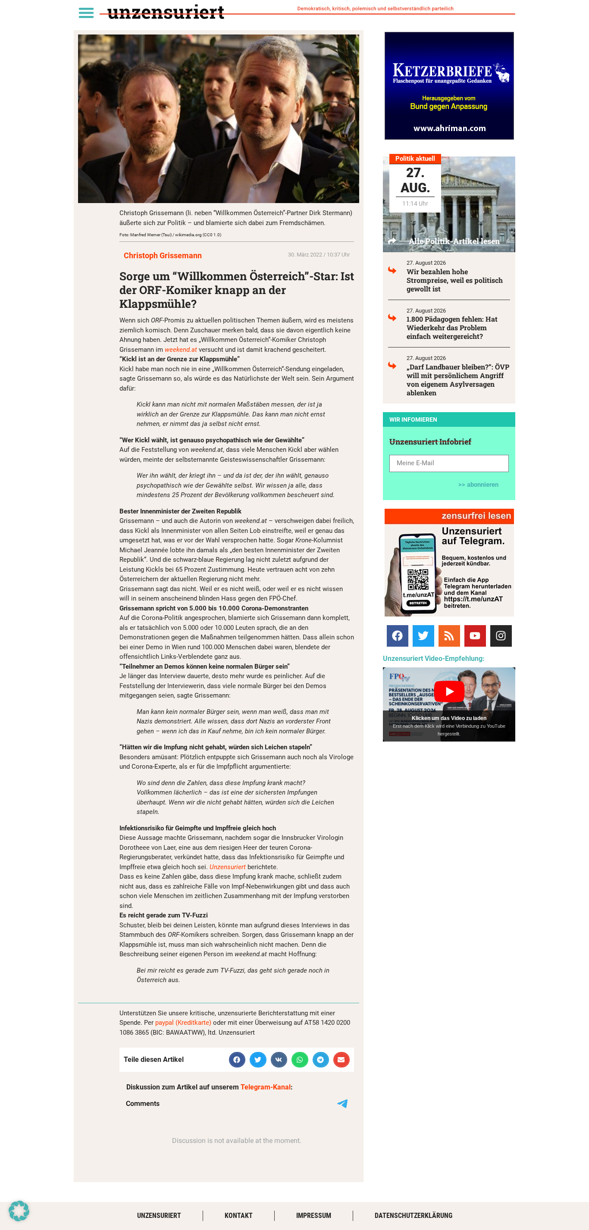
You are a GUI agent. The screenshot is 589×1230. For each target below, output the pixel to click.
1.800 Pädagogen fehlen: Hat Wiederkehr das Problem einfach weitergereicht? (452, 327)
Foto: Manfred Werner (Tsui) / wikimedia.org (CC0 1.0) (170, 234)
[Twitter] (423, 636)
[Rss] (449, 636)
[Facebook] (397, 636)
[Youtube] (475, 636)
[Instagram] (501, 636)
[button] (86, 12)
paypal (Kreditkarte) (183, 1023)
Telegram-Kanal (266, 1087)
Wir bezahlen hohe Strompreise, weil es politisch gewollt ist (455, 280)
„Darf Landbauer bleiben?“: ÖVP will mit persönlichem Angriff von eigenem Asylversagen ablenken (458, 379)
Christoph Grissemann (163, 255)
